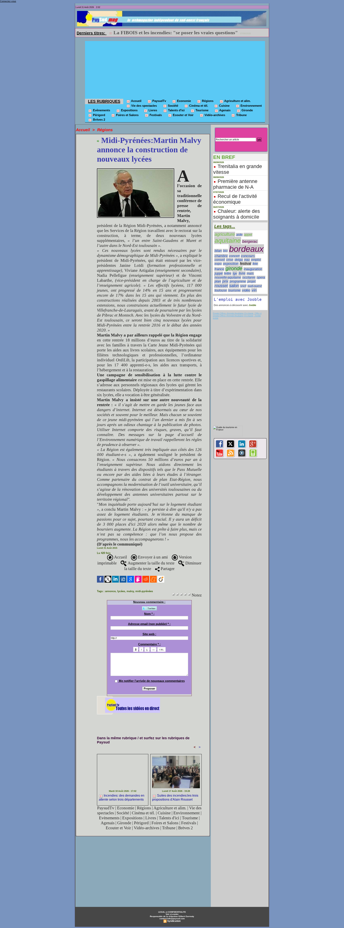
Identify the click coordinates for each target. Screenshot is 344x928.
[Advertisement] (175, 69)
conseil (220, 259)
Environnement (251, 105)
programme (238, 281)
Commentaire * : (149, 644)
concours (248, 256)
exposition (230, 264)
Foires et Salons (127, 115)
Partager (167, 568)
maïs (250, 273)
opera (261, 277)
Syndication (174, 921)
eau (247, 259)
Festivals (155, 115)
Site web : (149, 634)
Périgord (98, 115)
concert (234, 256)
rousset (221, 286)
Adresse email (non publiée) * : (149, 624)
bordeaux (246, 249)
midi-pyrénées (144, 591)
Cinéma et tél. (198, 105)
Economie (183, 101)
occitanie (248, 277)
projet (251, 281)
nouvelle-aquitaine (228, 277)
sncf (243, 286)
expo (218, 263)
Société (172, 105)
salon (234, 286)
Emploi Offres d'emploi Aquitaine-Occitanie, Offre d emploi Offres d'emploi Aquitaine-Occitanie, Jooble (237, 314)
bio (225, 250)
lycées (121, 591)
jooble (215, 318)
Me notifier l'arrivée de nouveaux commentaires (152, 681)
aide (239, 234)
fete (255, 263)
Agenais (225, 110)
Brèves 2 (98, 119)
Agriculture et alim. (237, 101)
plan (218, 281)
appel (248, 235)
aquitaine (228, 240)
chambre (221, 256)
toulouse (221, 290)
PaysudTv (158, 101)
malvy (130, 591)
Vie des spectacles (143, 105)
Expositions (129, 110)
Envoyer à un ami (152, 557)
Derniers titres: (92, 33)
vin (254, 290)
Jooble (252, 305)
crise (229, 259)
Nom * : (149, 613)
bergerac (250, 241)
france (219, 269)
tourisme (234, 290)
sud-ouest (255, 286)
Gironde (247, 110)
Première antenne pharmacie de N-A (235, 184)
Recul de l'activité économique (235, 199)
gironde (234, 268)
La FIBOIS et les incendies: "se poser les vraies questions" (175, 32)
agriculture (225, 234)
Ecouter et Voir (183, 115)
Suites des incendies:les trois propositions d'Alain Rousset (175, 797)
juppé (219, 273)
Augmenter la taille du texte (150, 563)
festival (245, 264)
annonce (110, 591)
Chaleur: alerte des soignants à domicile (236, 214)
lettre (227, 273)
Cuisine (224, 105)
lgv (235, 273)
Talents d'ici (176, 110)
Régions (207, 101)
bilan (218, 251)
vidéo (246, 290)
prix (225, 281)
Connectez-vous (8, 1)
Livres (152, 110)
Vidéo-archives (214, 115)
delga (239, 259)
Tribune (241, 115)
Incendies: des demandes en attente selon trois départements (121, 797)
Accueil (135, 101)
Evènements (101, 110)
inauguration (253, 269)
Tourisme (201, 110)
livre (242, 273)
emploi (256, 259)
